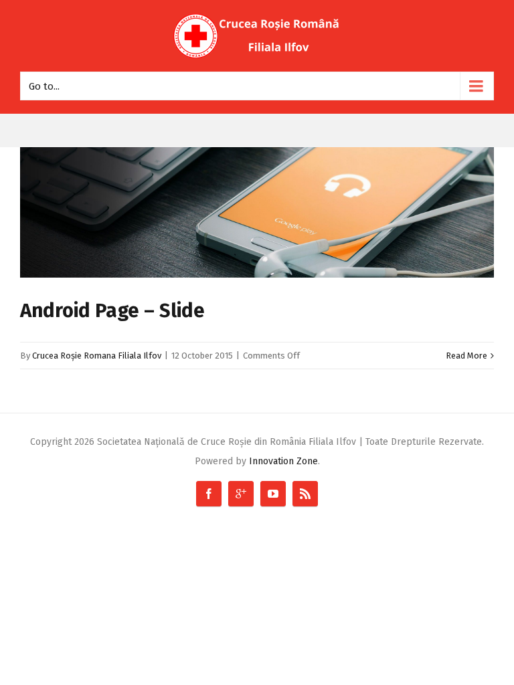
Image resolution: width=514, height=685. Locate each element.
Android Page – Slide (112, 310)
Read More (466, 356)
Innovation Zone (283, 461)
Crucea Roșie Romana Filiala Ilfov (96, 356)
